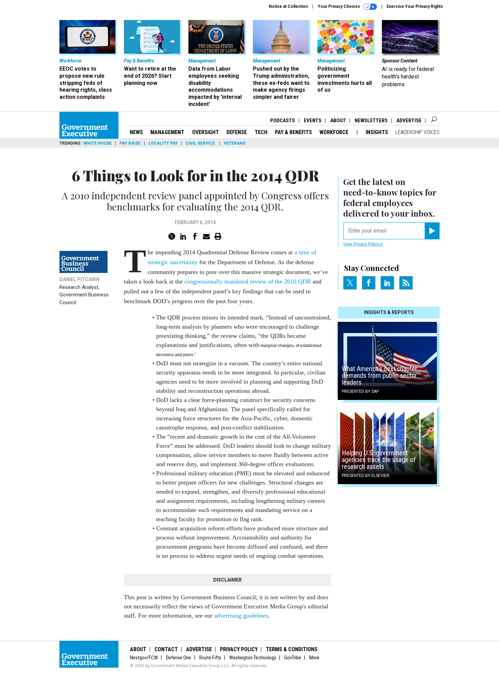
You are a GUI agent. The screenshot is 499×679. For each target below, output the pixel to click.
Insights (377, 132)
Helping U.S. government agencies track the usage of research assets (379, 460)
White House (98, 143)
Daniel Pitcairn (79, 279)
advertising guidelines (241, 615)
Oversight (205, 132)
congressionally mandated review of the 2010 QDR (247, 281)
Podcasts (282, 120)
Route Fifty (210, 658)
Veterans (234, 143)
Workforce (334, 132)
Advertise (409, 120)
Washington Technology (252, 658)
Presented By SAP (360, 391)
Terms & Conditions (291, 649)
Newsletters (371, 120)
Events (312, 120)
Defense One (178, 658)
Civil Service (201, 143)
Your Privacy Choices (339, 6)
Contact (166, 649)
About (338, 120)
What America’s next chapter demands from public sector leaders (379, 375)
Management (167, 132)
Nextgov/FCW (144, 658)
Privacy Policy (239, 649)
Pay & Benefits (293, 132)
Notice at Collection (288, 6)
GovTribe (292, 658)
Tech (261, 132)
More (314, 658)
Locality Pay (163, 143)
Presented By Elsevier (365, 475)
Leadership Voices (417, 132)
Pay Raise (130, 143)
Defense (236, 132)
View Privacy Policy (361, 244)
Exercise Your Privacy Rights (415, 6)
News (136, 132)
